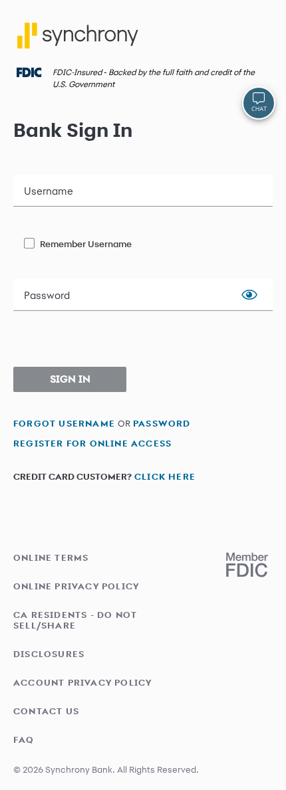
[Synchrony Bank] (79, 40)
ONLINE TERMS (50, 557)
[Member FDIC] (247, 564)
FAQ (24, 739)
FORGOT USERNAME (64, 423)
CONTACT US (46, 711)
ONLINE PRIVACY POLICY (76, 586)
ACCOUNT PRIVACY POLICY (82, 682)
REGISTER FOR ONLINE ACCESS (92, 442)
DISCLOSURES (48, 653)
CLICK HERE (165, 476)
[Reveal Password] (249, 295)
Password (47, 296)
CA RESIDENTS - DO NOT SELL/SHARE (75, 620)
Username (48, 191)
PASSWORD (162, 423)
